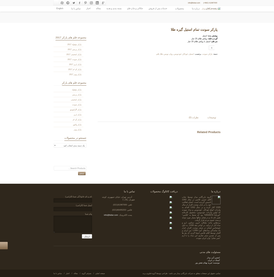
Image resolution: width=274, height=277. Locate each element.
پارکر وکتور (77, 125)
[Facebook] (79, 3)
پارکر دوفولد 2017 (74, 44)
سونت (204, 54)
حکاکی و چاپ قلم (135, 8)
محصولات (179, 8)
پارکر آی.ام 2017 (74, 69)
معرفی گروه (86, 273)
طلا (161, 54)
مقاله (98, 8)
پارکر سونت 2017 (74, 59)
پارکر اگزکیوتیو (75, 110)
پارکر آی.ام (77, 120)
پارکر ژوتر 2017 (75, 74)
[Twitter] (74, 3)
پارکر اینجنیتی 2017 (73, 54)
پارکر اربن (77, 115)
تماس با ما (58, 273)
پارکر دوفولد (76, 90)
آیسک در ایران (214, 260)
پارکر (210, 54)
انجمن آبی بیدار (213, 257)
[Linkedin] (97, 3)
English (59, 8)
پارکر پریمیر (76, 95)
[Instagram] (91, 3)
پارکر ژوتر (77, 130)
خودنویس (178, 54)
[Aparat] (62, 3)
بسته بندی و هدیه (114, 8)
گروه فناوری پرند (149, 273)
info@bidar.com (194, 3)
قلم (157, 54)
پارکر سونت (76, 105)
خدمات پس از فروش (158, 8)
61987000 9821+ (210, 3)
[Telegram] (68, 3)
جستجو (81, 173)
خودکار (185, 54)
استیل (191, 54)
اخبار (88, 8)
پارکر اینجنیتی (76, 100)
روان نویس (168, 54)
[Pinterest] (85, 3)
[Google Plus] (103, 3)
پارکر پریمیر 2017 (74, 49)
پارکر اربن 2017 (75, 64)
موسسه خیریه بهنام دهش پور (207, 263)
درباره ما (196, 8)
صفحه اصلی (100, 273)
